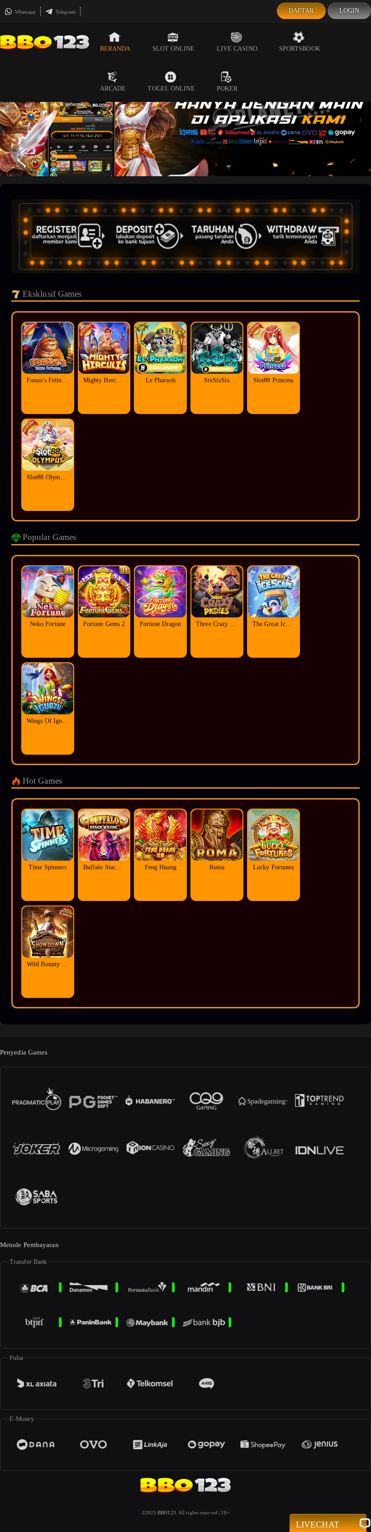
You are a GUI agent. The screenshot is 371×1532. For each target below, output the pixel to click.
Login (349, 10)
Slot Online (173, 48)
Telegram (65, 11)
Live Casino (237, 48)
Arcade (113, 88)
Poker (227, 88)
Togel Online (171, 88)
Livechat (317, 1524)
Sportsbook (299, 48)
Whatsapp (25, 11)
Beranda (115, 48)
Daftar (301, 10)
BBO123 (166, 1512)
